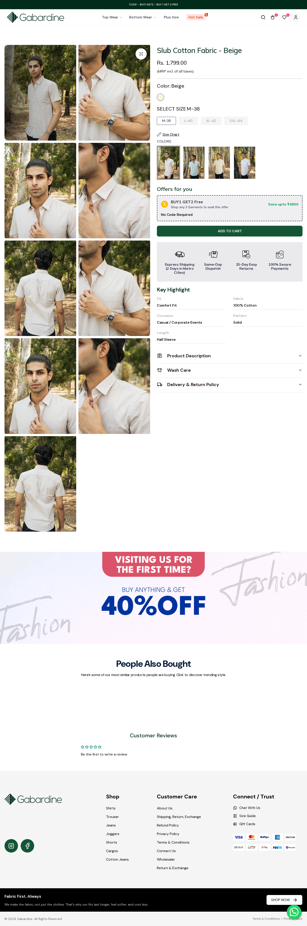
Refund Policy (168, 825)
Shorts (111, 842)
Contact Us (166, 851)
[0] (272, 17)
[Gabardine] (35, 17)
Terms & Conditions (173, 842)
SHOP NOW (280, 899)
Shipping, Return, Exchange (179, 816)
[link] (112, 17)
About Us (164, 808)
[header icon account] (295, 17)
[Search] (263, 17)
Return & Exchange (172, 868)
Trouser (112, 816)
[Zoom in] (141, 54)
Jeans (111, 825)
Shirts (111, 808)
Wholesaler (166, 859)
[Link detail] (11, 846)
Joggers (112, 833)
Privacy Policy (168, 833)
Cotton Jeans (117, 859)
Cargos (112, 851)
